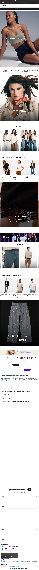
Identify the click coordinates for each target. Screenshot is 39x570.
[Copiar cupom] (36, 2)
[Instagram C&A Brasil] (14, 492)
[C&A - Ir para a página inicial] (4, 5)
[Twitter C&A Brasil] (22, 492)
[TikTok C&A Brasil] (17, 492)
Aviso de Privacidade (16, 566)
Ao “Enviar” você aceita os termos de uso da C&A (19, 372)
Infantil (3, 503)
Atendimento (3, 536)
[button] (31, 5)
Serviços (3, 529)
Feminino (15, 364)
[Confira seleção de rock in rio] (19, 241)
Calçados (3, 506)
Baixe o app (3, 532)
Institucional (3, 522)
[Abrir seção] (21, 496)
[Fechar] (37, 566)
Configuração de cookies (13, 568)
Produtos (3, 526)
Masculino (23, 364)
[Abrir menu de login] (33, 5)
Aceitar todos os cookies (22, 568)
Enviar (27, 369)
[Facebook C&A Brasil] (24, 492)
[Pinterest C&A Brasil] (19, 492)
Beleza (3, 513)
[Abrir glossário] (20, 518)
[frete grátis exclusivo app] (19, 9)
